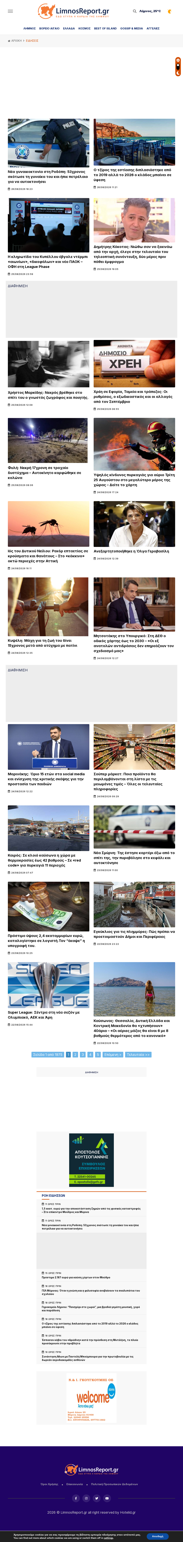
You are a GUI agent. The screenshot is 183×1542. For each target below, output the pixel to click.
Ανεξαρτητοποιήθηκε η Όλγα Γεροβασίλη (131, 551)
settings (108, 1538)
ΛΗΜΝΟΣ (29, 28)
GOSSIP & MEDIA (131, 28)
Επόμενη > (113, 1054)
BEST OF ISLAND (105, 28)
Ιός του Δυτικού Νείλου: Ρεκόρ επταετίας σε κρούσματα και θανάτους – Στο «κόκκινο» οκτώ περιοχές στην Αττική (48, 556)
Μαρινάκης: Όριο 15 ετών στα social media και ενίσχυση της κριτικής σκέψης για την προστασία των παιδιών (46, 779)
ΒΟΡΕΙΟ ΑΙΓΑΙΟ (49, 28)
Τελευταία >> (138, 1054)
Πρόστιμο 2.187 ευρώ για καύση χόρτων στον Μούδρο (76, 1277)
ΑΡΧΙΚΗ (16, 40)
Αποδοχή (157, 1536)
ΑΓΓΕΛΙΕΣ (153, 28)
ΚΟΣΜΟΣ (84, 28)
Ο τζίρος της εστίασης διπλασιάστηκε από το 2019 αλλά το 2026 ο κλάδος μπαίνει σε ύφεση (132, 175)
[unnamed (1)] (91, 1160)
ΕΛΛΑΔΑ (69, 28)
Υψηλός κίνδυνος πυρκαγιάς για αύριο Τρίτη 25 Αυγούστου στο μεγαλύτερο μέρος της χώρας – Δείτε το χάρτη (134, 480)
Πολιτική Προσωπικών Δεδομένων (114, 1484)
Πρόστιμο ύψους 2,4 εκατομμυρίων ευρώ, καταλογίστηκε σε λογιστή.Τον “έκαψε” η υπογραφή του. (46, 941)
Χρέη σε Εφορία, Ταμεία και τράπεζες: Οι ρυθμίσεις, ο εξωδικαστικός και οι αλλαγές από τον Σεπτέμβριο (133, 397)
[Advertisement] (91, 85)
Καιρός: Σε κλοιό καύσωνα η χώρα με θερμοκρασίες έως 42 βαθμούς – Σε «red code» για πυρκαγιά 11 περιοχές (44, 860)
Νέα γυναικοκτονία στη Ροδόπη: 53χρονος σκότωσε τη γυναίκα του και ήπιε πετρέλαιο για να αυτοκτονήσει (48, 177)
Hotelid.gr (128, 1512)
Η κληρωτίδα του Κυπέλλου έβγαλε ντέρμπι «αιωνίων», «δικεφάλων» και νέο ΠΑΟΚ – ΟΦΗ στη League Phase (48, 262)
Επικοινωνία (74, 1484)
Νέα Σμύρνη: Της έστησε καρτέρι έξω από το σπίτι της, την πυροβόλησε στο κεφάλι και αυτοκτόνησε (134, 858)
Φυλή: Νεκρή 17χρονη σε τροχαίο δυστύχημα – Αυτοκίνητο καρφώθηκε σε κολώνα (44, 473)
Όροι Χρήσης (49, 1484)
